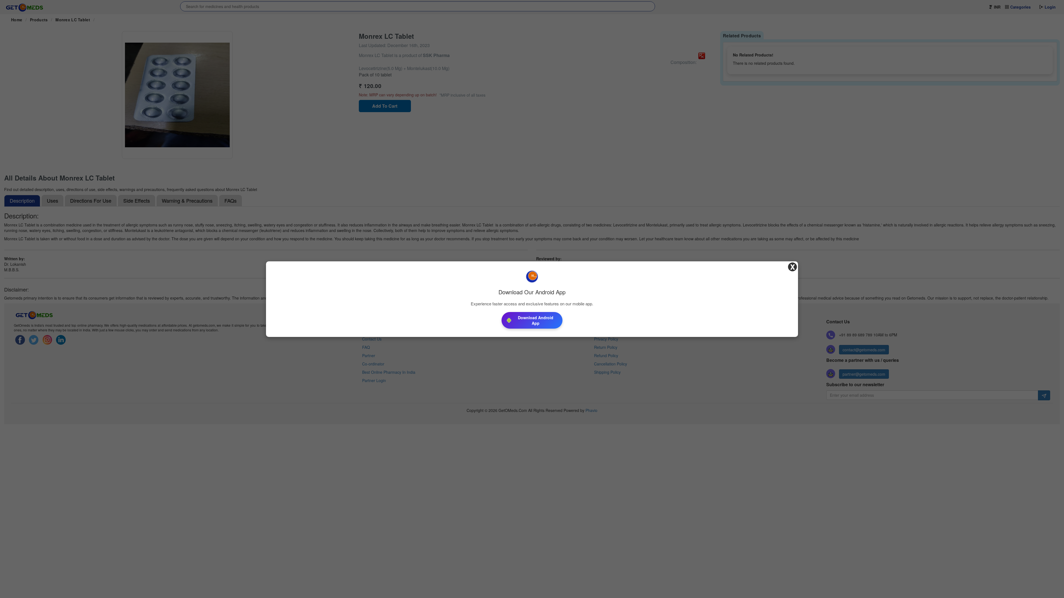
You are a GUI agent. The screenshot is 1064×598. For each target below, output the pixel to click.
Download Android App (535, 320)
